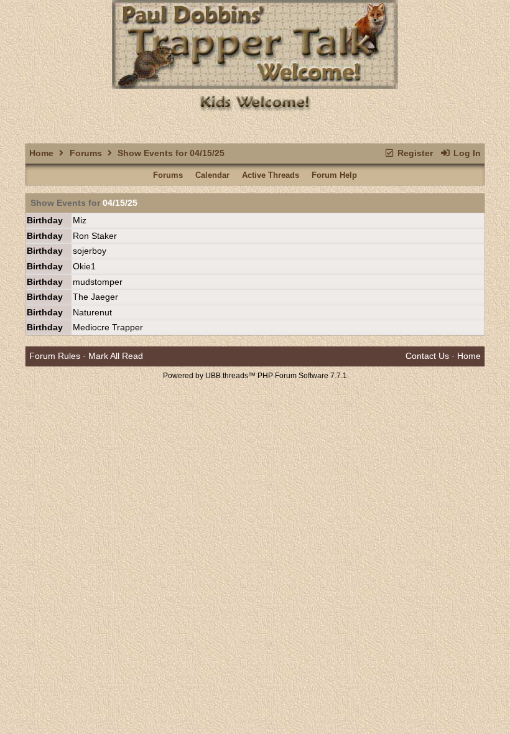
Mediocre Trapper (108, 327)
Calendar (212, 175)
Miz (79, 220)
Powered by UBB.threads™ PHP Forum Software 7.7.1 (255, 375)
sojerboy (89, 251)
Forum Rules (54, 356)
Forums (86, 153)
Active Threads (270, 175)
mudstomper (98, 282)
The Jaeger (95, 297)
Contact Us (427, 356)
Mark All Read (115, 356)
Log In (466, 153)
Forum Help (334, 175)
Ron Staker (95, 236)
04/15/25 (120, 203)
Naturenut (92, 312)
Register (414, 153)
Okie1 (84, 266)
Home (41, 153)
